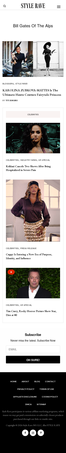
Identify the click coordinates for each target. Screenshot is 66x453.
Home (13, 381)
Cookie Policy (50, 396)
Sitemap (41, 404)
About (25, 381)
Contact (50, 381)
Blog (37, 381)
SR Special (44, 160)
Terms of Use (46, 389)
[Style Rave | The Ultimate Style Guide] (33, 5)
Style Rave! (21, 83)
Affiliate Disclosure (25, 396)
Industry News (28, 160)
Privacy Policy (25, 389)
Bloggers (8, 83)
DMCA (28, 404)
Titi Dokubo (12, 100)
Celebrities (12, 160)
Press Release (28, 248)
